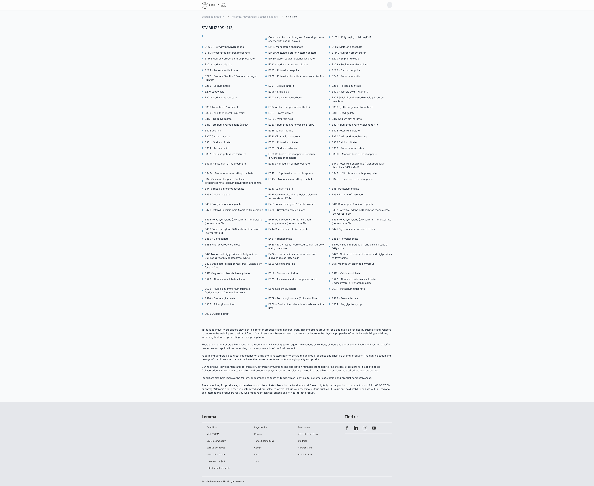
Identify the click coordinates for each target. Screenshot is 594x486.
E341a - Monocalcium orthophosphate (290, 179)
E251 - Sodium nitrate (281, 85)
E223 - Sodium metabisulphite (349, 64)
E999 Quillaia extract (217, 313)
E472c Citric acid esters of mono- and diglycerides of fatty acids (362, 256)
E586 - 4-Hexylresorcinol (220, 304)
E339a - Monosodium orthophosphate (354, 154)
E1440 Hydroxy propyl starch (349, 52)
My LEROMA (213, 434)
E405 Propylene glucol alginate (223, 204)
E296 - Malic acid (278, 91)
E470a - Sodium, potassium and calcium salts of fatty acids (360, 246)
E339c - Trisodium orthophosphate (289, 163)
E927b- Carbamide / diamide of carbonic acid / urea (296, 306)
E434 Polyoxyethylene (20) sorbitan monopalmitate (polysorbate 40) (289, 221)
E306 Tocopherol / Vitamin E (222, 107)
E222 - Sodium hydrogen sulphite (288, 64)
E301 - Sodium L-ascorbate (221, 97)
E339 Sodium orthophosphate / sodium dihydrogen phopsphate (291, 155)
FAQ (256, 454)
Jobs (256, 461)
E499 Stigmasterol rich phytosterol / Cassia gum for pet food (233, 265)
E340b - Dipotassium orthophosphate (290, 173)
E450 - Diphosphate (216, 238)
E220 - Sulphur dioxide (345, 58)
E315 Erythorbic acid (280, 118)
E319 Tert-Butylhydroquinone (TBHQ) (227, 124)
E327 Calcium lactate (217, 136)
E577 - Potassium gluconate (348, 288)
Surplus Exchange (216, 447)
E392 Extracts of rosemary (348, 194)
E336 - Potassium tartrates (348, 148)
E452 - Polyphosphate (345, 238)
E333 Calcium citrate (344, 142)
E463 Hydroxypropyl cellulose (222, 244)
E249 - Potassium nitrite (346, 76)
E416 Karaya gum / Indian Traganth (352, 204)
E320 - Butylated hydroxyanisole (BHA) (291, 124)
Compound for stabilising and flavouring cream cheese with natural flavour (296, 39)
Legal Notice (260, 427)
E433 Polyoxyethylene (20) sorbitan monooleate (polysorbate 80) (233, 221)
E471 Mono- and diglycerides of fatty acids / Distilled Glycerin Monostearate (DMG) (231, 256)
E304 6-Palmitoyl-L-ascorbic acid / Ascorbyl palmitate (358, 99)
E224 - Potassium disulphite (221, 70)
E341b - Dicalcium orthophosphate (352, 179)
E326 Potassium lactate (346, 130)
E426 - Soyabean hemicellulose (286, 209)
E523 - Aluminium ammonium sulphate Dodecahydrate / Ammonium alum (227, 290)
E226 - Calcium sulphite (346, 70)
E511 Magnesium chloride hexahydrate (227, 273)
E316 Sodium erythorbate (347, 118)
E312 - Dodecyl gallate (218, 118)
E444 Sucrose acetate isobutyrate (288, 229)
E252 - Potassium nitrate (346, 85)
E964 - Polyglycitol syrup (347, 304)
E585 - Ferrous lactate (345, 298)
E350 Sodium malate (280, 188)
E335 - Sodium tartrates (282, 148)
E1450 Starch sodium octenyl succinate (291, 58)
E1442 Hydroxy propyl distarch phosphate (230, 58)
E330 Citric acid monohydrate (349, 136)
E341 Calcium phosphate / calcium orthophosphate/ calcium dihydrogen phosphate (233, 180)
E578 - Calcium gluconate (220, 298)
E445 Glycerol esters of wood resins (353, 229)
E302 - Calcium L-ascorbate (284, 97)
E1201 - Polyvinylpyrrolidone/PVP (351, 37)
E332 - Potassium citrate (283, 142)
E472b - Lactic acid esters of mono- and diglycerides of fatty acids (292, 256)
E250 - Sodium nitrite (217, 85)
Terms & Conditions (264, 441)
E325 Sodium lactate (280, 130)
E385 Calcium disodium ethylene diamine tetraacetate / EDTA (292, 196)
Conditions (212, 427)
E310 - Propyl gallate (280, 112)
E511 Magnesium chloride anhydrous (353, 263)
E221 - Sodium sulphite (218, 64)
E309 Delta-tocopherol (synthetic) (225, 112)
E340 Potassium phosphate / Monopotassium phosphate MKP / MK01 (358, 165)
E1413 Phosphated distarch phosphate (227, 52)
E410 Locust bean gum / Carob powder (291, 204)
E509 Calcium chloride (281, 263)
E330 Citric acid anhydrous (284, 136)
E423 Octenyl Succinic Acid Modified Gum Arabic (234, 209)
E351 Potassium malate (345, 188)
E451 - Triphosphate (280, 238)
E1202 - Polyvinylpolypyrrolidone (224, 46)
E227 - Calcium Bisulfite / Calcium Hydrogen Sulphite (231, 78)
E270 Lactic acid (214, 91)
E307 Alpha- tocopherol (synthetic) (289, 107)
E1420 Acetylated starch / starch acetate (292, 52)
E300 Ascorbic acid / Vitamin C (350, 91)
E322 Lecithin (213, 130)
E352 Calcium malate (217, 194)
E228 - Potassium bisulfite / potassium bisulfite (296, 76)
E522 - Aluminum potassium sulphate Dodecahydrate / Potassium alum (354, 281)
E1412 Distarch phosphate (347, 46)
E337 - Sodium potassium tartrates (225, 154)
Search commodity (213, 16)
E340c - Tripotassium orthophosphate (354, 173)
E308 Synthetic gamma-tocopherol (352, 107)
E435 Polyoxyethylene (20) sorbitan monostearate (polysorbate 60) (361, 221)
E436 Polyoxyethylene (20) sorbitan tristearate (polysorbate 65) (232, 231)
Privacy (258, 434)
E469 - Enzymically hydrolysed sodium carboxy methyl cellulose (296, 246)
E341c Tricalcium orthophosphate (224, 188)
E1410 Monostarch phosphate (285, 46)
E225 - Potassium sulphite (283, 70)
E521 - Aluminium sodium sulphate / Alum (292, 279)
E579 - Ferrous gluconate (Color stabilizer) (293, 298)
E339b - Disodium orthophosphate (225, 163)
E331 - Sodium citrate (217, 142)
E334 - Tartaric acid (216, 148)
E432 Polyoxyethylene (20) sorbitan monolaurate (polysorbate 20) (361, 211)
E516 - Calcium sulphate (346, 273)
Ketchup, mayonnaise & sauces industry (255, 16)
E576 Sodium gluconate (282, 288)
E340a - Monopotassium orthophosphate (229, 173)
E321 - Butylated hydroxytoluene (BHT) (355, 124)
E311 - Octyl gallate (343, 112)
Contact (258, 447)
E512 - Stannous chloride (283, 273)
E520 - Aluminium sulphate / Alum (225, 279)
